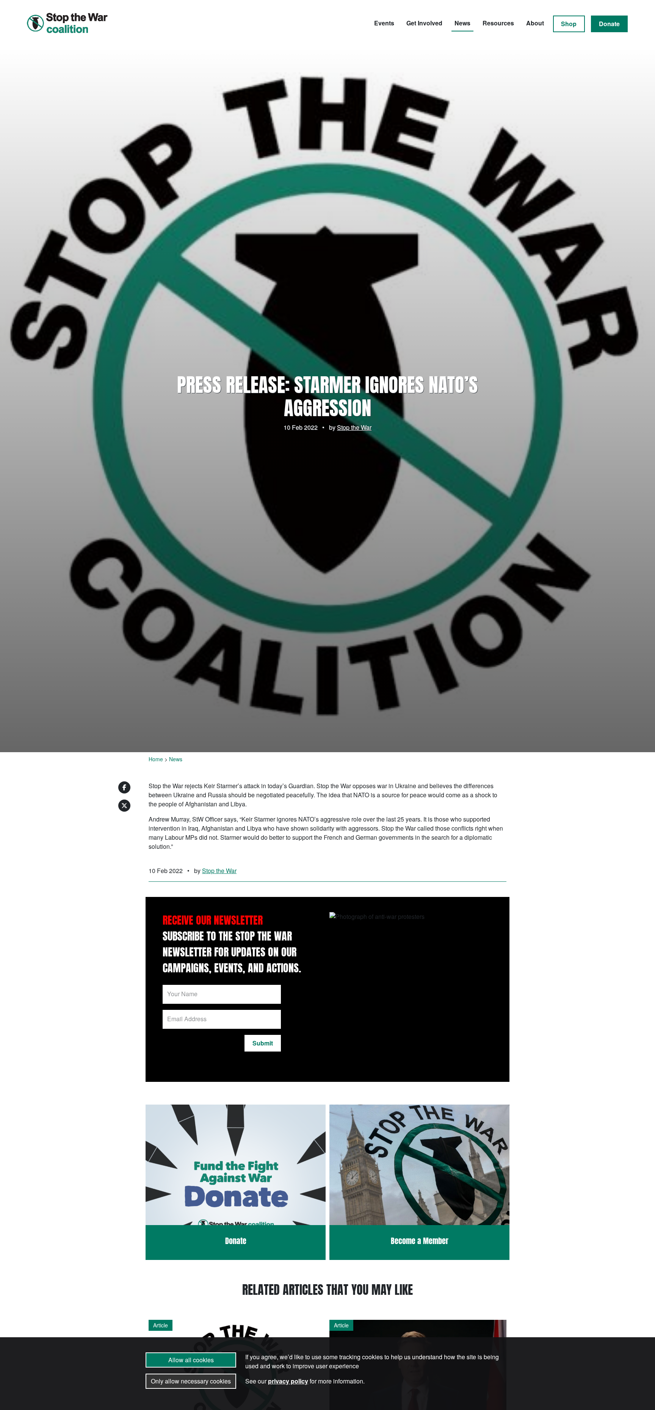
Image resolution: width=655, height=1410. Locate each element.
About (535, 23)
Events (384, 23)
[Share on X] (124, 806)
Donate (609, 23)
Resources (498, 23)
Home (156, 759)
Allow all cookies (191, 1359)
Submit (262, 1043)
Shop (569, 23)
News (462, 23)
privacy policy (288, 1381)
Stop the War (354, 427)
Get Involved (424, 23)
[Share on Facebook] (124, 787)
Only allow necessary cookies (191, 1381)
